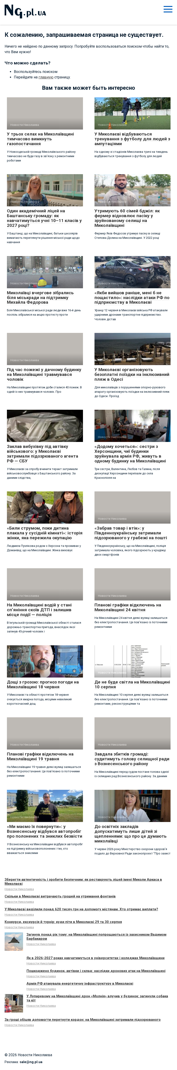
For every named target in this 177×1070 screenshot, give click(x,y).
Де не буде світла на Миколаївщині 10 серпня (132, 684)
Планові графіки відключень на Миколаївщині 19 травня (40, 756)
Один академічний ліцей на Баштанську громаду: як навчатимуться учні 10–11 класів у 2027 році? (44, 218)
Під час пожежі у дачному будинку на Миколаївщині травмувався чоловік (44, 374)
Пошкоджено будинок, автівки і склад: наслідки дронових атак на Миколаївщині (96, 971)
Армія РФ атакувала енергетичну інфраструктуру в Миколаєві (80, 983)
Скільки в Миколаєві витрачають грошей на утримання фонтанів (60, 896)
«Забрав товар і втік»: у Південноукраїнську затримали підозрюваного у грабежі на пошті (130, 532)
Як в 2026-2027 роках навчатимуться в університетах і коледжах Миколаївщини (96, 958)
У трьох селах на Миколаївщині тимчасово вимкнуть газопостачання (40, 138)
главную (45, 77)
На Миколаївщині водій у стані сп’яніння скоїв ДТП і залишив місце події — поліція (39, 609)
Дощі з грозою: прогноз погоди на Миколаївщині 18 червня (43, 684)
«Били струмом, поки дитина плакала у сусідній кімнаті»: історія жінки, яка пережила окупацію (45, 532)
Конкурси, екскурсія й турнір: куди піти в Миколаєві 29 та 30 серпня (63, 922)
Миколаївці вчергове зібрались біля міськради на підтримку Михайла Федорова (40, 297)
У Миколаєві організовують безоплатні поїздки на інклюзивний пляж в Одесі (131, 374)
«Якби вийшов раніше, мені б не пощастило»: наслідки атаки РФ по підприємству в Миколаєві (131, 297)
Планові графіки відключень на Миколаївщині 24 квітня (127, 607)
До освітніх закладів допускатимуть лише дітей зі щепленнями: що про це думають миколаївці (130, 834)
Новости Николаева (19, 889)
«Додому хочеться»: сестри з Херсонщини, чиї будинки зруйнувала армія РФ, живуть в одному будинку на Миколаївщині (130, 454)
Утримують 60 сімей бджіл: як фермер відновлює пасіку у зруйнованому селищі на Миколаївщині (127, 218)
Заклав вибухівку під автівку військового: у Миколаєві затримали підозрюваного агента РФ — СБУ (42, 454)
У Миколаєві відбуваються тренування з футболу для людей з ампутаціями (132, 138)
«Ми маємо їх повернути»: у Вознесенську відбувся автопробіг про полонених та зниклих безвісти (44, 831)
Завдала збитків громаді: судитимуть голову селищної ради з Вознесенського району (131, 758)
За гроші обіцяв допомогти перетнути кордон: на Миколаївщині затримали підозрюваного (83, 1020)
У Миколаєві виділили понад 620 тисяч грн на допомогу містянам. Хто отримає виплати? (81, 909)
